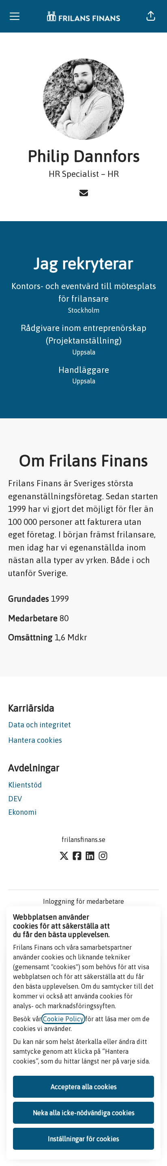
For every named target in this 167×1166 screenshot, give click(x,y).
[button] (150, 16)
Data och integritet (39, 724)
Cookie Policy (63, 1018)
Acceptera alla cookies (84, 1086)
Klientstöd (25, 785)
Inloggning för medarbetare (83, 901)
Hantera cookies (35, 740)
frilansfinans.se (83, 839)
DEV (15, 798)
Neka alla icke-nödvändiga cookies (84, 1112)
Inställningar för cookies (83, 1138)
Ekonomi (22, 812)
